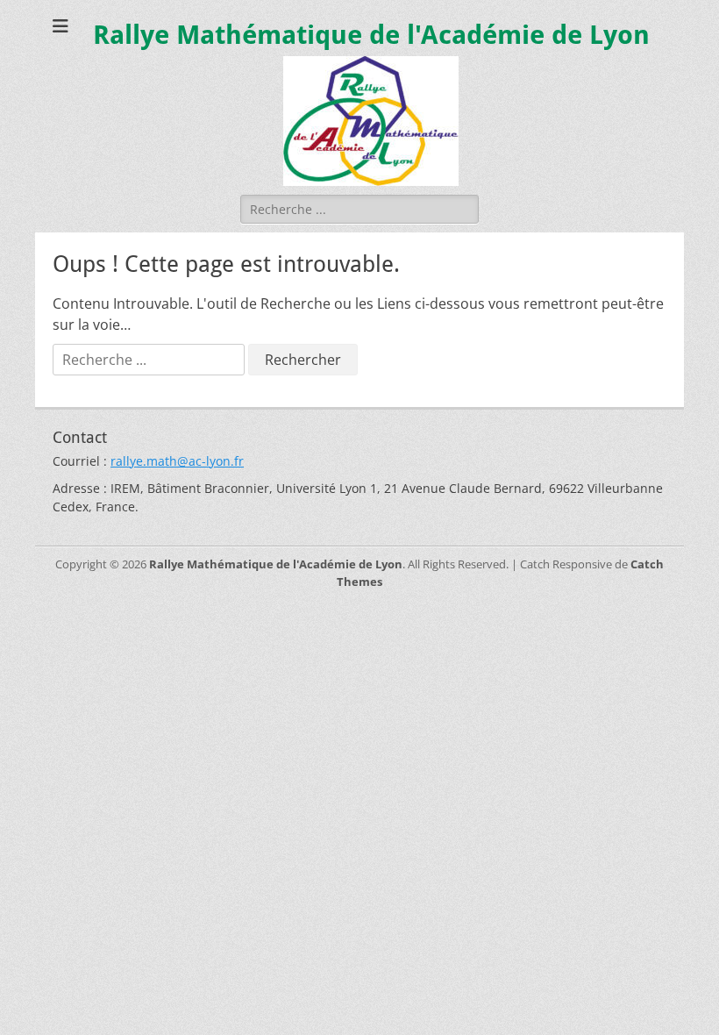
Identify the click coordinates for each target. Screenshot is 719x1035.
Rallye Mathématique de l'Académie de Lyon (371, 34)
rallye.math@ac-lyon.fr (177, 461)
